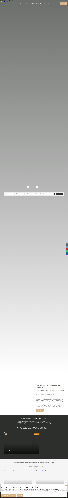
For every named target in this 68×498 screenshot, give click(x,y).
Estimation (31, 3)
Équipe (43, 3)
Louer (27, 3)
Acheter (23, 3)
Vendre (36, 3)
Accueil (19, 3)
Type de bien (17, 193)
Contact (47, 3)
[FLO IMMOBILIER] (6, 3)
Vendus (39, 3)
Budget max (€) (38, 193)
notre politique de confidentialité (52, 492)
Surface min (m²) (48, 193)
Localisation (28, 193)
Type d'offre (7, 193)
